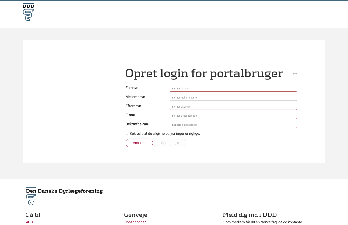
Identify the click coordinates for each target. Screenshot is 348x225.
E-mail (131, 115)
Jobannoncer (135, 222)
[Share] (295, 74)
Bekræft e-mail (137, 124)
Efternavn (133, 106)
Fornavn (132, 88)
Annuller (139, 143)
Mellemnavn (135, 97)
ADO (29, 222)
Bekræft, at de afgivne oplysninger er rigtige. (165, 133)
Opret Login (170, 143)
